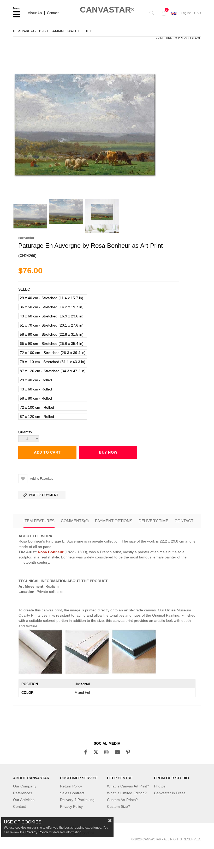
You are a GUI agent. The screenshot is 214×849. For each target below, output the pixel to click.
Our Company (24, 786)
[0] (162, 13)
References (22, 793)
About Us (35, 13)
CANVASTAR (107, 9)
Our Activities (23, 800)
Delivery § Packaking (77, 800)
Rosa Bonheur (50, 552)
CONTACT (184, 521)
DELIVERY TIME (153, 521)
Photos (159, 786)
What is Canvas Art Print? (128, 786)
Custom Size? (118, 806)
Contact (53, 13)
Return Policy (71, 786)
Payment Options (113, 521)
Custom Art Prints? (122, 800)
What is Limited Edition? (127, 793)
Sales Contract (72, 793)
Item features (39, 521)
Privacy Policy (71, 806)
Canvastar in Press (169, 793)
